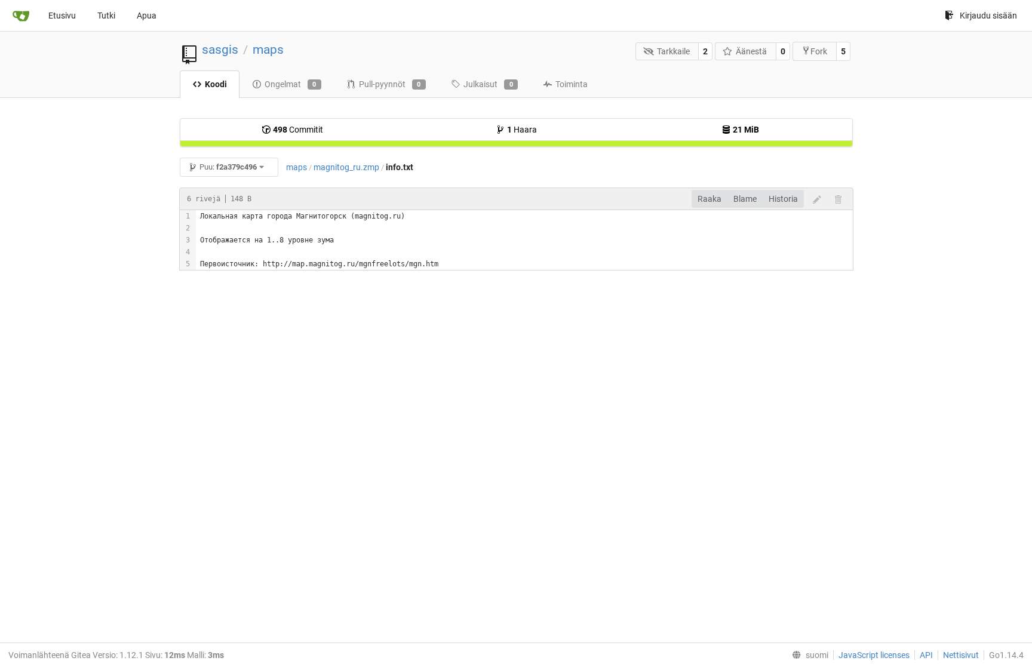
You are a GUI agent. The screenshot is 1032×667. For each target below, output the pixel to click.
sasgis (220, 49)
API (926, 655)
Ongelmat (291, 84)
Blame (745, 199)
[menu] (807, 655)
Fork (818, 51)
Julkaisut (488, 84)
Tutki (106, 15)
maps (268, 49)
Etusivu (62, 15)
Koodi (216, 84)
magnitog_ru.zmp (346, 167)
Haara (522, 129)
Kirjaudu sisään (988, 15)
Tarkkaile (673, 51)
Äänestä (751, 51)
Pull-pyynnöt (390, 84)
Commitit (298, 129)
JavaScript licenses (874, 655)
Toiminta (571, 84)
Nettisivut (961, 655)
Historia (783, 199)
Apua (146, 15)
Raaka (709, 199)
